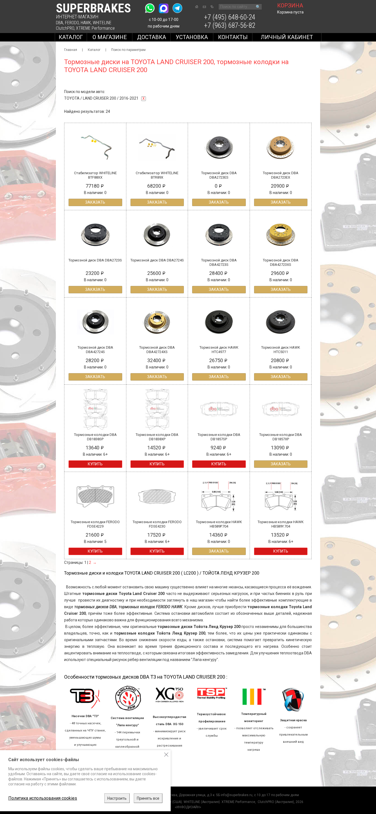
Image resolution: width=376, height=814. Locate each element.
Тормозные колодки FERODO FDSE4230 (157, 524)
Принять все (148, 798)
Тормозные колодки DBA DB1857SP (219, 437)
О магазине (109, 37)
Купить (95, 464)
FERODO (72, 22)
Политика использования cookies (42, 798)
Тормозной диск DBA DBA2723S (95, 260)
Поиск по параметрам (128, 50)
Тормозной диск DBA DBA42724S (95, 349)
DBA (59, 22)
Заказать (95, 202)
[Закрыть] (166, 754)
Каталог (71, 37)
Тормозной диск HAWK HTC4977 (219, 349)
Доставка (151, 37)
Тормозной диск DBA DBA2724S (157, 260)
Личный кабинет (287, 37)
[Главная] (196, 6)
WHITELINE (102, 22)
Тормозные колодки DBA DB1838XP (157, 437)
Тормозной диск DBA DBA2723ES (219, 175)
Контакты (233, 37)
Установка (192, 37)
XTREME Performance (95, 28)
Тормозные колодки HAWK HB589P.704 (219, 524)
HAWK (86, 22)
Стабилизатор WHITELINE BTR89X (157, 175)
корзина (290, 5)
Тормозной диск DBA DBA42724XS (157, 349)
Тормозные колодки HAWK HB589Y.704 (281, 524)
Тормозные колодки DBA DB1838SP (95, 437)
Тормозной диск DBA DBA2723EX (280, 175)
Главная (70, 50)
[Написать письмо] (204, 7)
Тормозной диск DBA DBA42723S (219, 262)
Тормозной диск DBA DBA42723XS (280, 262)
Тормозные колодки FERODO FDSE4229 (95, 524)
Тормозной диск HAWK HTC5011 (280, 349)
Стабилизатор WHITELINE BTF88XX (95, 175)
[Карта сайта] (212, 6)
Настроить (117, 798)
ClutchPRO (65, 28)
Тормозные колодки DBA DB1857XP (280, 437)
